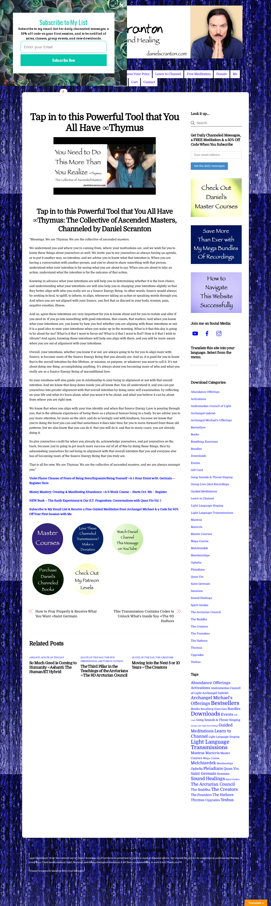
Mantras (196, 519)
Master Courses (201, 534)
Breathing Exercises (204, 441)
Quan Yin (197, 576)
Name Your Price (137, 74)
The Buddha (199, 619)
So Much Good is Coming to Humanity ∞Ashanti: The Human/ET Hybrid (53, 667)
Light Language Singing (207, 505)
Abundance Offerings (205, 392)
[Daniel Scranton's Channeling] (135, 57)
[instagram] (219, 333)
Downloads (198, 456)
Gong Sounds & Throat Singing (212, 477)
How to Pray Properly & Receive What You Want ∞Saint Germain (66, 613)
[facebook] (208, 333)
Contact (149, 82)
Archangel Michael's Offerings (211, 420)
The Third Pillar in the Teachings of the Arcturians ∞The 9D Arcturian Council (104, 670)
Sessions (197, 591)
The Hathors (199, 640)
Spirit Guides (199, 605)
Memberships (200, 555)
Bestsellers (198, 427)
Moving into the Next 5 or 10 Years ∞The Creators (156, 665)
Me (235, 74)
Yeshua (196, 662)
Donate (221, 74)
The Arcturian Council (206, 612)
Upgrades (197, 655)
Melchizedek (199, 548)
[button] (63, 22)
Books (195, 434)
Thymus (196, 647)
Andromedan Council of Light (211, 406)
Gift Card (197, 470)
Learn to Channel (168, 74)
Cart (134, 82)
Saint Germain (200, 583)
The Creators (164, 657)
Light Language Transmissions (212, 512)
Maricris (196, 527)
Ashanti (34, 657)
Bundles (196, 449)
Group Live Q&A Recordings (210, 484)
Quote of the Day (52, 657)
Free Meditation (199, 74)
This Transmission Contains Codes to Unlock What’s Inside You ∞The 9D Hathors (144, 616)
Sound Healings (201, 598)
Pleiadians (198, 569)
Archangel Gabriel (203, 413)
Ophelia (196, 562)
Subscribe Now (63, 60)
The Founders (200, 633)
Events (195, 463)
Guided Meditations (204, 491)
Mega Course (200, 541)
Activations (198, 399)
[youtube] (196, 333)
